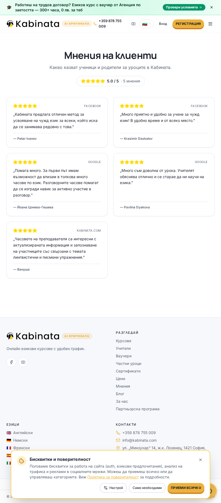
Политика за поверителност (113, 477)
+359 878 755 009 (139, 432)
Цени (120, 378)
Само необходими (147, 488)
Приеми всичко (186, 488)
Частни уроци (128, 363)
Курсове (123, 340)
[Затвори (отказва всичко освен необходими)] (200, 460)
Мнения (123, 386)
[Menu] (210, 23)
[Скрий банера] (212, 7)
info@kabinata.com (139, 440)
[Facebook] (11, 362)
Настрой (116, 488)
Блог (120, 393)
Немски (16, 440)
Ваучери (124, 356)
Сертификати (128, 371)
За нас (122, 401)
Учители (123, 348)
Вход (163, 24)
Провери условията (182, 7)
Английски (19, 432)
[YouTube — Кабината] (133, 23)
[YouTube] (23, 362)
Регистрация (188, 24)
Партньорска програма (138, 409)
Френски (18, 447)
